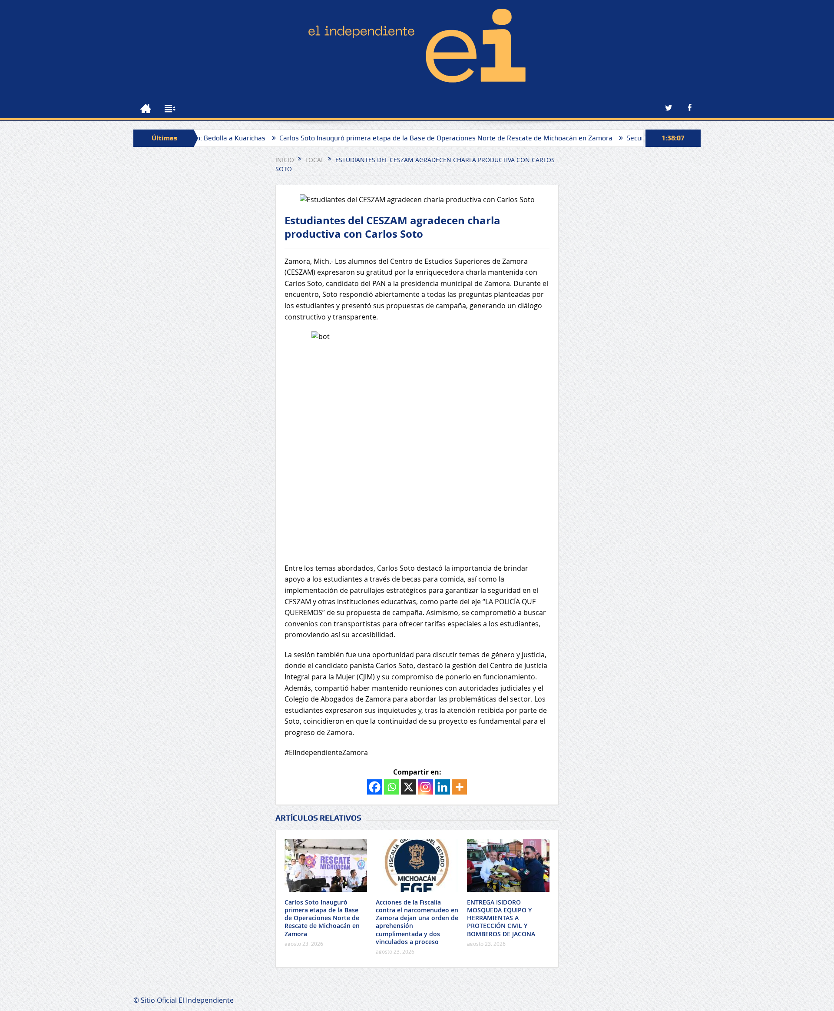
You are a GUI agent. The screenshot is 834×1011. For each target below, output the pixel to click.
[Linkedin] (442, 787)
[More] (459, 787)
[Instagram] (425, 787)
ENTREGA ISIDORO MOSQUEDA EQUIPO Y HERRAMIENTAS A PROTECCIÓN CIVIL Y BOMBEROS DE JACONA (501, 918)
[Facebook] (374, 787)
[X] (408, 787)
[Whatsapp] (391, 787)
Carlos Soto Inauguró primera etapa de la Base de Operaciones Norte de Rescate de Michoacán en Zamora (409, 138)
